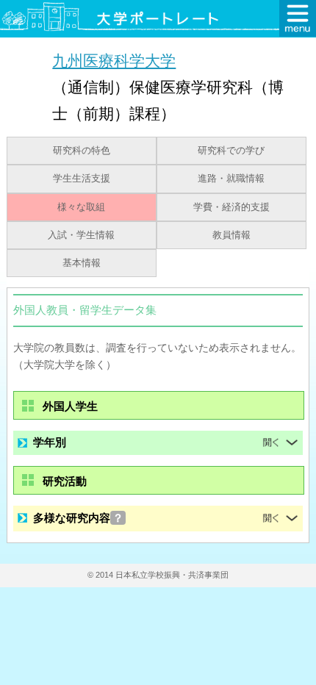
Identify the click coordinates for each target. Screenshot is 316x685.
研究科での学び (231, 151)
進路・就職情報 (231, 178)
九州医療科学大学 (114, 60)
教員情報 (231, 235)
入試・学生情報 (81, 235)
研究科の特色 (81, 151)
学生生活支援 (81, 178)
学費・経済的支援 (231, 207)
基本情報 (81, 263)
